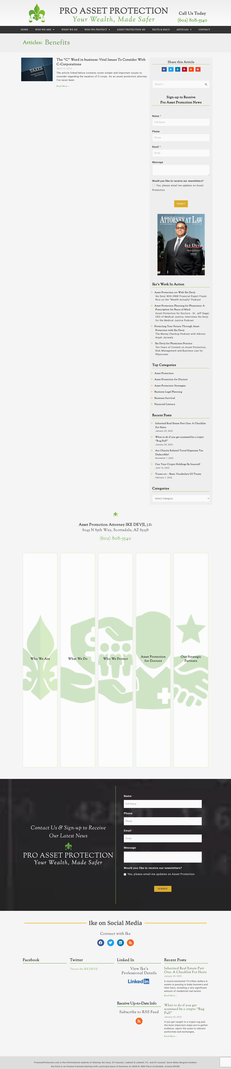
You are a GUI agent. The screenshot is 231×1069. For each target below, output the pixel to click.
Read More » (63, 86)
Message (157, 162)
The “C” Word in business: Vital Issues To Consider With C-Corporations (101, 62)
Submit (181, 203)
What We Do (69, 29)
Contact (204, 29)
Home (24, 29)
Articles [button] (183, 29)
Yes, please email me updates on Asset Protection (161, 874)
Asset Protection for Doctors (171, 379)
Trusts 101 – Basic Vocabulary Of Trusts (178, 474)
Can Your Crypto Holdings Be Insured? (177, 464)
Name (156, 116)
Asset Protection (164, 373)
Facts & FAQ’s (161, 29)
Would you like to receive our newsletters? (178, 181)
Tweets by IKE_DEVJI (84, 969)
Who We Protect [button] (96, 29)
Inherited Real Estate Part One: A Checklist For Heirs (185, 970)
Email (156, 146)
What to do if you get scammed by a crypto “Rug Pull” (184, 1009)
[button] (164, 69)
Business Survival (164, 398)
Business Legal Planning (168, 392)
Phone (156, 131)
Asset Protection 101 (131, 29)
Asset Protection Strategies (170, 385)
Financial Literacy (164, 404)
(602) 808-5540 (192, 20)
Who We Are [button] (43, 29)
